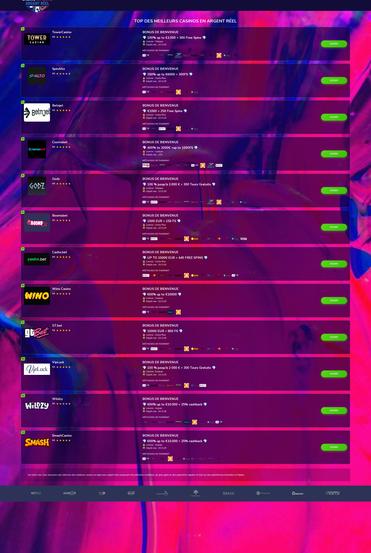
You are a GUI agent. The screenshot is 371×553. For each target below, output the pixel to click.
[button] (334, 43)
